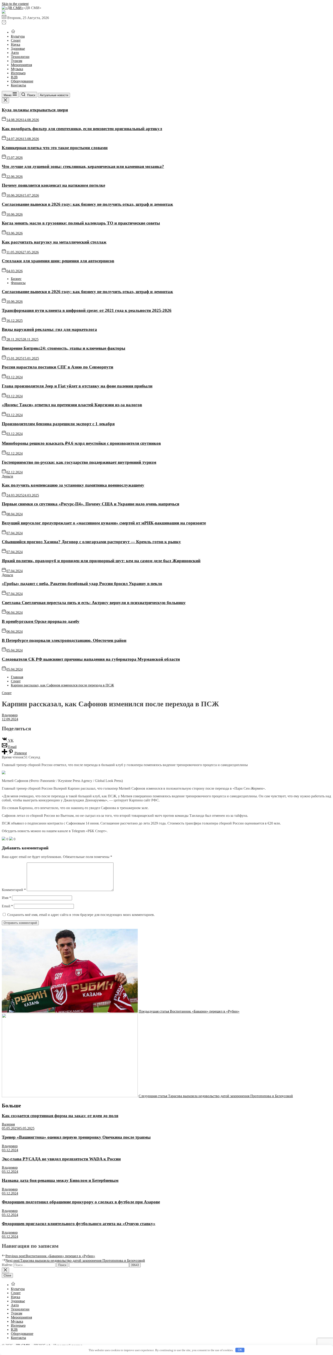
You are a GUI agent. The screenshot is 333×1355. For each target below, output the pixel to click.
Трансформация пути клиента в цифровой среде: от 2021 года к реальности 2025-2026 (86, 310)
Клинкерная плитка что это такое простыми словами (55, 147)
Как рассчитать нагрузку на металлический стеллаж (54, 242)
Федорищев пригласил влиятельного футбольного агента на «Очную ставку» (78, 1223)
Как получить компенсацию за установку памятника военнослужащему (73, 485)
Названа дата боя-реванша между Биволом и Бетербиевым (60, 1180)
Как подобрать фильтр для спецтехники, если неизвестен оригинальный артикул (82, 128)
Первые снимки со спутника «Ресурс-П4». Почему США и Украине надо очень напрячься (90, 504)
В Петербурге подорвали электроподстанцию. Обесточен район (64, 640)
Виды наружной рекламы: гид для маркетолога (49, 329)
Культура (18, 36)
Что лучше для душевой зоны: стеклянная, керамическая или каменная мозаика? (83, 166)
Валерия (8, 1124)
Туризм (16, 61)
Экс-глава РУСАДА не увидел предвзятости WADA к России (61, 1159)
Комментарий (14, 890)
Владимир (10, 715)
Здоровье (18, 48)
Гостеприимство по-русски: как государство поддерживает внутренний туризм (79, 462)
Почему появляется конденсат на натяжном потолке (53, 185)
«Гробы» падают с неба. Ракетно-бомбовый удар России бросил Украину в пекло (82, 583)
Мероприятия (21, 65)
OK (240, 1350)
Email (7, 906)
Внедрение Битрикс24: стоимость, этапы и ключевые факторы (63, 348)
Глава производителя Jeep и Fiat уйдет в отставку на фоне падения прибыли (77, 386)
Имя (6, 898)
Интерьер (18, 73)
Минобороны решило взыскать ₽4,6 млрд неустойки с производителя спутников (81, 443)
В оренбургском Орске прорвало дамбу (41, 621)
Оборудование (22, 81)
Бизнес (16, 279)
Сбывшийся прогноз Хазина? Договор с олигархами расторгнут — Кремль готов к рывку (91, 541)
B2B (14, 77)
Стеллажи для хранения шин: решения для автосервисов (58, 260)
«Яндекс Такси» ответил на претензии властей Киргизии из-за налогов (72, 404)
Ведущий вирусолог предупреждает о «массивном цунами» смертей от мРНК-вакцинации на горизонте (104, 523)
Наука (15, 44)
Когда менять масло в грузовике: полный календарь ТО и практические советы (81, 223)
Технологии (20, 57)
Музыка (17, 69)
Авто (15, 53)
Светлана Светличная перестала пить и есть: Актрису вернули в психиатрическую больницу (94, 602)
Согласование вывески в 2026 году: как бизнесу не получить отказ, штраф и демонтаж (87, 204)
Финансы (18, 283)
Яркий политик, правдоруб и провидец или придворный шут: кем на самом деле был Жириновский (101, 560)
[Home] (13, 32)
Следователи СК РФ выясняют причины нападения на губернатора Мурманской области (91, 659)
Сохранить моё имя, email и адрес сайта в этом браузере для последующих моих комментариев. (81, 915)
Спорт (16, 40)
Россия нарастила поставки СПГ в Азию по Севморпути (57, 367)
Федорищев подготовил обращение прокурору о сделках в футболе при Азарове (81, 1202)
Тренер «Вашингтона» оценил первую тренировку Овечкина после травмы (76, 1137)
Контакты (18, 85)
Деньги (7, 476)
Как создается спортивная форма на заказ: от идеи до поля (60, 1115)
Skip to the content (15, 4)
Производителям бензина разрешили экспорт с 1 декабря (58, 423)
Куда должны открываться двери (35, 110)
